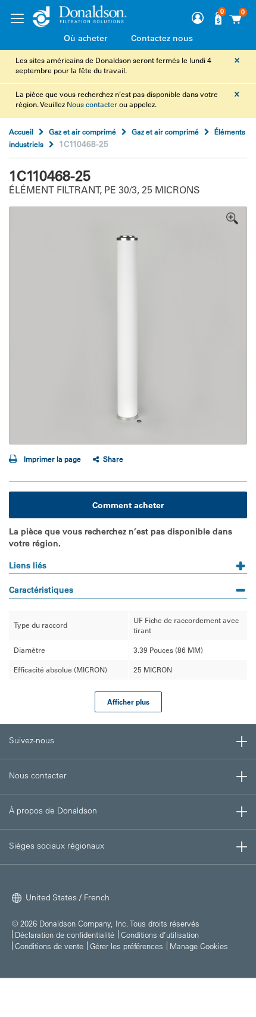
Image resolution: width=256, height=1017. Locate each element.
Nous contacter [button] (38, 775)
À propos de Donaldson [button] (53, 810)
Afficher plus (128, 701)
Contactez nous (162, 38)
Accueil (21, 131)
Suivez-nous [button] (31, 740)
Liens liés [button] (27, 565)
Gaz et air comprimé (82, 131)
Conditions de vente (49, 946)
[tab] (128, 561)
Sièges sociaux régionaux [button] (56, 845)
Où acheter (85, 38)
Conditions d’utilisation (160, 935)
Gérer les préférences (126, 946)
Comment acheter (128, 505)
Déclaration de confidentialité (64, 935)
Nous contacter (92, 104)
